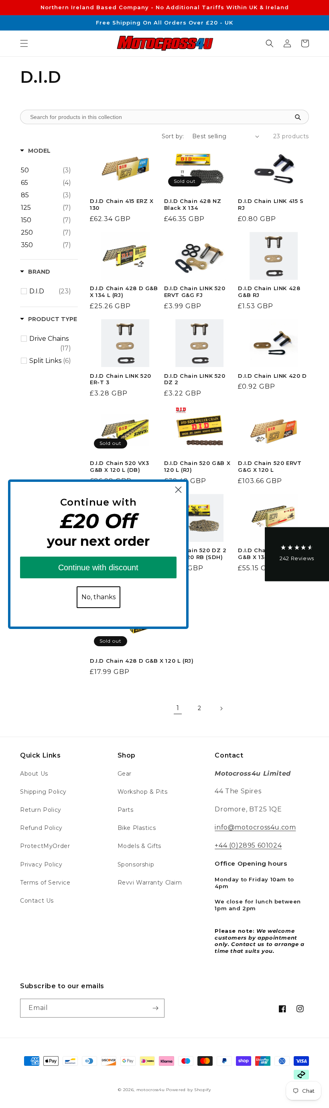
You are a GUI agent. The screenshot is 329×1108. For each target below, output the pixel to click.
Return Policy (40, 809)
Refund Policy (41, 828)
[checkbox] (46, 170)
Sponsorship (136, 864)
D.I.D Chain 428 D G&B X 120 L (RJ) (141, 660)
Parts (126, 809)
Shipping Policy (43, 791)
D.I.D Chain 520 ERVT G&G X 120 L (269, 466)
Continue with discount (98, 567)
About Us (34, 773)
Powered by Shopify (188, 1089)
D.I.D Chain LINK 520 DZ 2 (194, 379)
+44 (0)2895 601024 (248, 845)
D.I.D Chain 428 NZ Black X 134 (192, 204)
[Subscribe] (155, 1008)
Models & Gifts (139, 846)
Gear (125, 773)
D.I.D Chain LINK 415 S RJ (270, 204)
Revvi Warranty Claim (150, 882)
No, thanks (98, 597)
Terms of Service (45, 882)
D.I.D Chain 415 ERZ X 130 (122, 204)
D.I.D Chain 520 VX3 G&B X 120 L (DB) (119, 466)
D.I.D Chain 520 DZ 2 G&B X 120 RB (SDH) (195, 553)
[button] (24, 43)
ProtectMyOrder (45, 846)
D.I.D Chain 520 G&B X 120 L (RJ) (197, 466)
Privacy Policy (41, 864)
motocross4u (150, 1089)
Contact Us (37, 900)
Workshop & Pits (143, 791)
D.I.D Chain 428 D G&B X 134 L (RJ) (124, 291)
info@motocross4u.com (255, 827)
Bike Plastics (137, 828)
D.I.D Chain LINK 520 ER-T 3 (120, 379)
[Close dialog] (178, 490)
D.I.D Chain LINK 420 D (272, 376)
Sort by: (173, 136)
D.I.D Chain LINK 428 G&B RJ (269, 291)
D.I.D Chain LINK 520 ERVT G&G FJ (194, 291)
